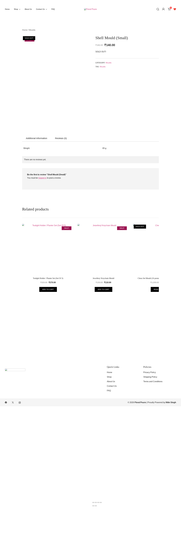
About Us (28, 9)
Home (7, 9)
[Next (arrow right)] (96, 505)
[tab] (36, 138)
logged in (42, 178)
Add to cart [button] (48, 289)
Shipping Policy (150, 377)
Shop (16, 9)
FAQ (53, 9)
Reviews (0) (61, 138)
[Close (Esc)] (101, 502)
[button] (96, 73)
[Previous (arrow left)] (93, 505)
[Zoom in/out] (93, 502)
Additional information (36, 138)
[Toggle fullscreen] (96, 502)
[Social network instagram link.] (20, 402)
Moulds (32, 30)
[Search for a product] (157, 9)
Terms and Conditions (152, 381)
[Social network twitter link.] (13, 402)
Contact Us (40, 9)
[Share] (98, 502)
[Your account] (163, 9)
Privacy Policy (149, 372)
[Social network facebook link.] (6, 402)
